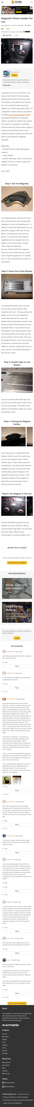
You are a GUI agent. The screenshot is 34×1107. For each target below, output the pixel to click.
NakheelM (10, 651)
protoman (6, 25)
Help (3, 1068)
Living (4, 1048)
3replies (6, 794)
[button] (2, 2)
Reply (17, 666)
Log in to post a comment (17, 1003)
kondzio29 (10, 836)
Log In (17, 638)
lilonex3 (9, 860)
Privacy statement (10, 1097)
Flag (6, 662)
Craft (3, 1042)
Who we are (6, 1074)
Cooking (4, 1045)
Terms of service (23, 1094)
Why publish (6, 1062)
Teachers (5, 1053)
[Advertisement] (17, 10)
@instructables (10, 1083)
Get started (5, 1065)
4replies (6, 997)
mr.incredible (11, 699)
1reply (6, 691)
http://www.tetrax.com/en (20, 115)
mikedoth (10, 673)
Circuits (14, 25)
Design (4, 1039)
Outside (4, 1051)
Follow (14, 75)
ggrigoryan (10, 938)
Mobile (21, 25)
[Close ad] (31, 7)
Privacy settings (22, 1097)
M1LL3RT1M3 (11, 802)
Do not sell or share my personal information (18, 1100)
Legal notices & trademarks (13, 1103)
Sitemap (5, 1071)
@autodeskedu (10, 1087)
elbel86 (9, 902)
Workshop (5, 1037)
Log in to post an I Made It (17, 563)
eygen (9, 960)
